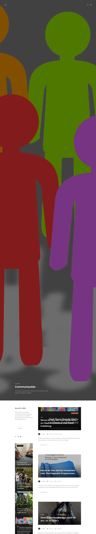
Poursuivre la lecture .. (44, 492)
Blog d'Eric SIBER (20, 408)
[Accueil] (5, 5)
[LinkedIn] (20, 436)
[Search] (88, 5)
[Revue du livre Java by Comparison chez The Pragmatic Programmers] (59, 465)
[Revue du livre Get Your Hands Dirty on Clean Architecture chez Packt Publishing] (59, 418)
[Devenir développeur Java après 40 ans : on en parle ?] (59, 513)
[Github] (18, 436)
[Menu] (91, 5)
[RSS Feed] (23, 436)
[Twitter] (15, 436)
